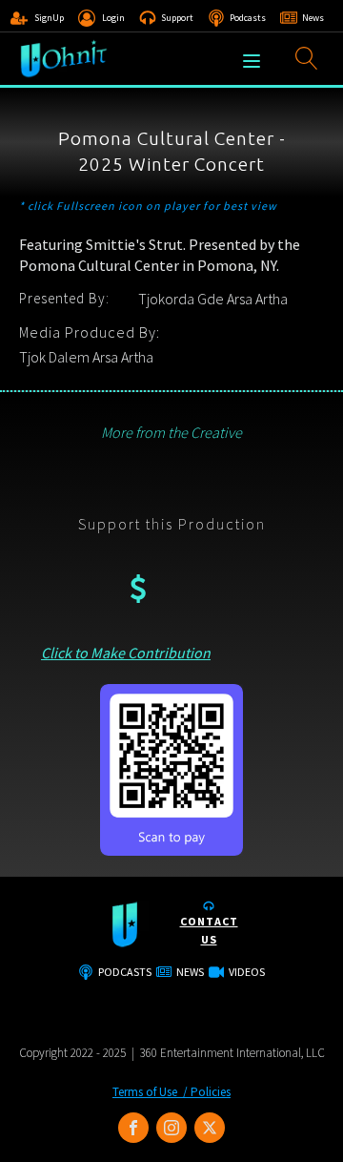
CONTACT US (209, 930)
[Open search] (307, 58)
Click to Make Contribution (126, 652)
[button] (37, 18)
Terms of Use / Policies (171, 1092)
